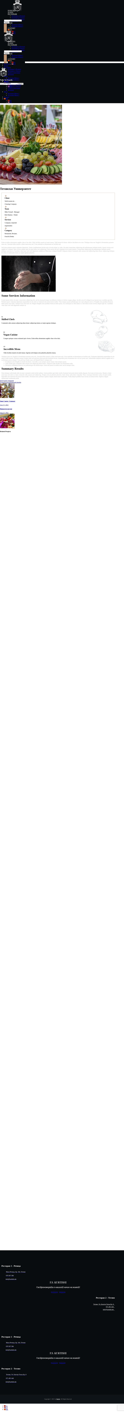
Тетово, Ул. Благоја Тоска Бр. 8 (104, 1304)
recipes (5, 380)
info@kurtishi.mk (108, 1309)
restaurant (11, 380)
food (1, 380)
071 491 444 (110, 1307)
